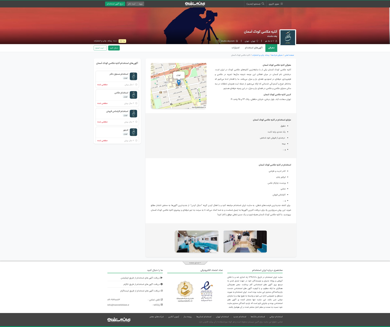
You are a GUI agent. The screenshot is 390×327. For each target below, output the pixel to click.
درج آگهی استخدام (115, 3)
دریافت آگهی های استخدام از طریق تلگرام (142, 284)
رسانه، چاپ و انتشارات (103, 40)
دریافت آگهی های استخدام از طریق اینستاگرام (140, 290)
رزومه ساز (188, 316)
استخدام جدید (239, 316)
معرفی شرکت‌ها (276, 55)
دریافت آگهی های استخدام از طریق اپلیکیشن (141, 278)
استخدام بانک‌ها (258, 316)
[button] (179, 83)
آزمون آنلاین (173, 316)
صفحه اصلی (289, 55)
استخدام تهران (222, 316)
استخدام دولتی (276, 316)
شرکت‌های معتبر (157, 316)
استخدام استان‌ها (203, 316)
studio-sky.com (228, 41)
